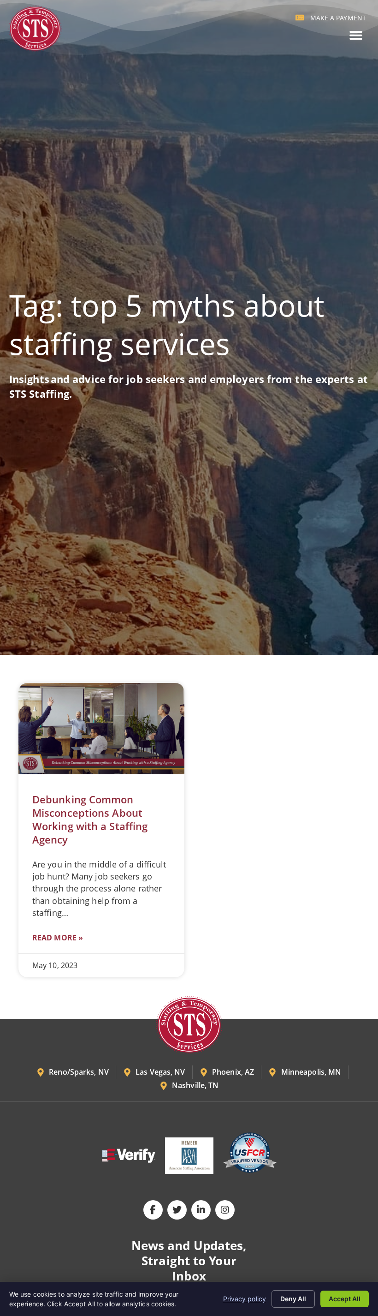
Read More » (57, 938)
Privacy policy (244, 1299)
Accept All (344, 1299)
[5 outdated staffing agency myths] (101, 728)
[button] (355, 35)
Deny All (293, 1299)
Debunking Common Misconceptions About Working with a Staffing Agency (90, 819)
